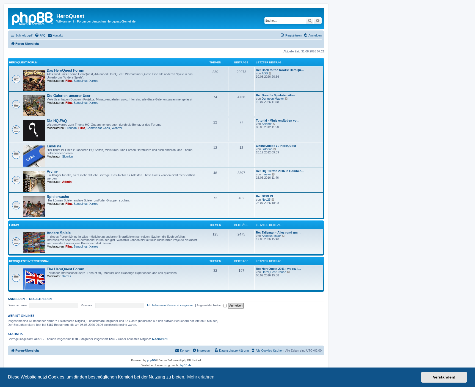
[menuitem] (40, 35)
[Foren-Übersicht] (32, 18)
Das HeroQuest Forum (65, 70)
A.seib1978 (159, 339)
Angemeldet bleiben (210, 305)
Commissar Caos (98, 128)
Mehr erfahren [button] (200, 377)
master (266, 174)
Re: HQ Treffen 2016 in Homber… (280, 171)
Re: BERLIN (264, 196)
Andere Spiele (59, 233)
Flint (68, 80)
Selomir (267, 123)
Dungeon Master (273, 98)
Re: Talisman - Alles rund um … (279, 232)
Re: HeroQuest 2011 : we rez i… (278, 268)
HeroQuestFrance (274, 272)
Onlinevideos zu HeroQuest (276, 145)
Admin (67, 181)
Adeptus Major (271, 235)
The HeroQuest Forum (65, 269)
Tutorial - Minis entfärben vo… (278, 120)
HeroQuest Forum (23, 62)
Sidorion (67, 156)
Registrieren (40, 299)
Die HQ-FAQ (57, 121)
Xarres (93, 80)
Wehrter (117, 128)
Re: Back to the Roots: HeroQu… (280, 70)
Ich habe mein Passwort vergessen (170, 305)
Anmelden (16, 299)
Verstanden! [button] (444, 377)
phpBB (151, 360)
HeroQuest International (29, 261)
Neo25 (266, 199)
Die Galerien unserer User (68, 96)
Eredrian (71, 128)
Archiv (52, 171)
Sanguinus (81, 80)
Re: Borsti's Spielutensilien (275, 95)
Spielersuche (58, 197)
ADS (265, 73)
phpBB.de (185, 365)
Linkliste (54, 146)
